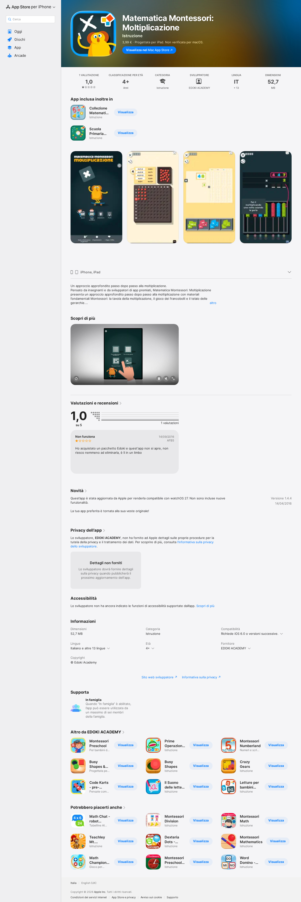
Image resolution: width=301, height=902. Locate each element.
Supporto (172, 897)
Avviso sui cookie (151, 897)
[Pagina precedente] (66, 208)
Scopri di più (205, 606)
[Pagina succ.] (296, 208)
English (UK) (88, 883)
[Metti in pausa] (159, 379)
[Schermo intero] (173, 379)
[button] (30, 31)
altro (213, 303)
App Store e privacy (124, 897)
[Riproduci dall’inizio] (76, 379)
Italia (73, 883)
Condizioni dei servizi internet (89, 897)
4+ (148, 648)
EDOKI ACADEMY (233, 648)
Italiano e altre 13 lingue (88, 648)
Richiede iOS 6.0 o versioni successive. (249, 633)
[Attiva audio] (166, 379)
